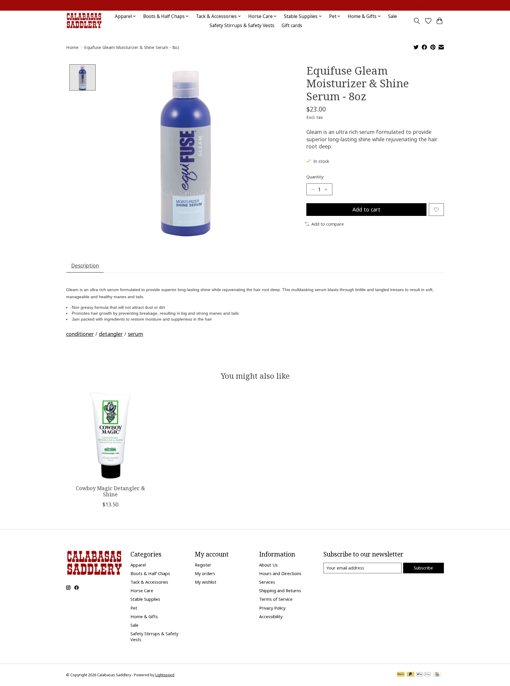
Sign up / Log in (429, 5)
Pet (133, 608)
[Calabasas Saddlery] (84, 21)
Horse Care (141, 590)
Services (267, 582)
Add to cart (366, 209)
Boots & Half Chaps (150, 573)
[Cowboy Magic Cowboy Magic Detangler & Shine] (110, 436)
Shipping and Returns (280, 590)
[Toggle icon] (417, 21)
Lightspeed (164, 674)
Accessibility (270, 616)
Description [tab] (85, 265)
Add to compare (327, 224)
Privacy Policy (272, 608)
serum (135, 333)
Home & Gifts (144, 616)
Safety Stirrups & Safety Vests (242, 25)
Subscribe (423, 568)
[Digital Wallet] (423, 675)
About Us (268, 565)
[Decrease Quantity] (313, 189)
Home (72, 47)
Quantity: (315, 177)
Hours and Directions (280, 573)
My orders (205, 573)
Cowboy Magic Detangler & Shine (110, 491)
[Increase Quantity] (326, 189)
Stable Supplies (145, 599)
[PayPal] (401, 675)
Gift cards (292, 25)
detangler (111, 333)
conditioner (80, 333)
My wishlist (205, 582)
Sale (392, 16)
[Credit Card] (437, 675)
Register (203, 565)
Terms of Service (275, 599)
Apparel (138, 565)
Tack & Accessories (149, 582)
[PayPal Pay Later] (410, 675)
